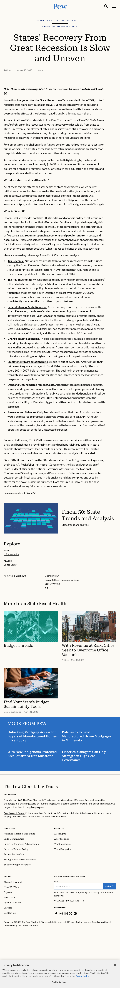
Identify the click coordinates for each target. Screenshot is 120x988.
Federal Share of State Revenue (27, 307)
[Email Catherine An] (46, 588)
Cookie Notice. (82, 976)
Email (56, 881)
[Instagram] (61, 913)
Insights (59, 828)
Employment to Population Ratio (28, 361)
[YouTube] (75, 913)
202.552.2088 (52, 583)
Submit (109, 886)
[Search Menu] (106, 6)
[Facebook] (56, 913)
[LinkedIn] (66, 913)
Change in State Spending (23, 338)
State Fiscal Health (46, 603)
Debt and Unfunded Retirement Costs (31, 384)
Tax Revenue (16, 261)
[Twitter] (70, 913)
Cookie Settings (59, 982)
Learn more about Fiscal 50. (20, 493)
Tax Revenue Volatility (22, 279)
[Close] (115, 965)
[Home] (31, 786)
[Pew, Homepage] (60, 6)
